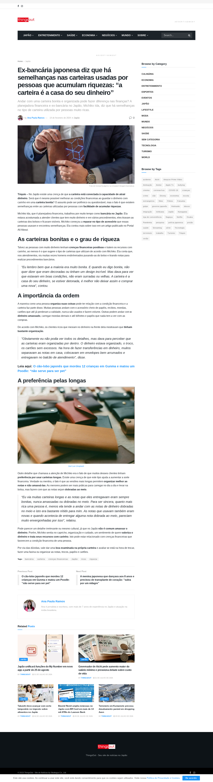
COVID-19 (173, 190)
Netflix (180, 217)
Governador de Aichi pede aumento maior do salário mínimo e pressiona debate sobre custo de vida (105, 670)
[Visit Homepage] (26, 20)
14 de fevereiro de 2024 (60, 118)
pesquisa (160, 222)
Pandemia (147, 222)
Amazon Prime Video (173, 179)
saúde (146, 228)
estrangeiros (149, 201)
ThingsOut (25, 674)
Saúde (71, 35)
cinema (146, 190)
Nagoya (169, 217)
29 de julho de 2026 (83, 716)
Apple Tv (170, 185)
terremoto (147, 233)
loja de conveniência (152, 217)
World (146, 157)
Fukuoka (181, 201)
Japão (27, 35)
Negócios (108, 35)
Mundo (126, 35)
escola (186, 196)
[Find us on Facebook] (18, 6)
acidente (147, 179)
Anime (159, 185)
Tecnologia (149, 145)
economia (174, 196)
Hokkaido (175, 206)
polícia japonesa (175, 222)
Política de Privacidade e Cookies (163, 778)
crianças (186, 190)
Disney (163, 196)
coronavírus (159, 190)
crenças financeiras (58, 559)
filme (161, 201)
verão (145, 238)
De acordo (191, 778)
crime (145, 196)
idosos (187, 206)
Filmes (170, 201)
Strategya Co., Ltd (58, 773)
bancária (29, 559)
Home (20, 61)
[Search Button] (189, 35)
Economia (88, 35)
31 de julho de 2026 (43, 674)
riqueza (93, 559)
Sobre (142, 35)
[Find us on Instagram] (22, 6)
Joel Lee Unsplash (76, 466)
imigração (147, 212)
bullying (181, 185)
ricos (83, 559)
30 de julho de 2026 (43, 716)
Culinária (148, 74)
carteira (41, 559)
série (168, 228)
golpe (145, 206)
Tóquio (182, 233)
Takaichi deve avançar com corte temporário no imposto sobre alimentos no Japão (34, 709)
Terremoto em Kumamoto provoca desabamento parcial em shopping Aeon (116, 709)
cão (154, 196)
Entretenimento (49, 35)
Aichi (157, 179)
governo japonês (159, 206)
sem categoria (151, 139)
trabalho (159, 233)
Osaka (190, 217)
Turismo (147, 151)
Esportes (147, 92)
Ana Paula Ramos (35, 118)
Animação (147, 185)
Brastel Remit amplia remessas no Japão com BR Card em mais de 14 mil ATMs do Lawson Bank (76, 709)
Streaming (157, 228)
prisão (190, 222)
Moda (145, 115)
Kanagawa (182, 212)
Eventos (147, 98)
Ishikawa (160, 212)
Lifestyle (147, 110)
